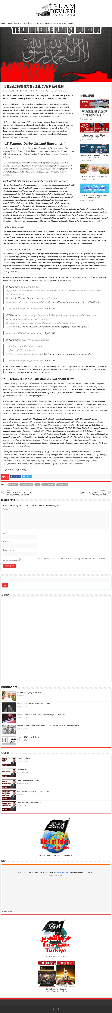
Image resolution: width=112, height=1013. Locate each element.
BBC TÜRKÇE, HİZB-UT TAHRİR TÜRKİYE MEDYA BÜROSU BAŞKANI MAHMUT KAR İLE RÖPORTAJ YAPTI (94, 113)
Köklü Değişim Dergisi (55, 989)
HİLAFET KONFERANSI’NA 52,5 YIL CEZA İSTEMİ (94, 156)
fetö (37, 485)
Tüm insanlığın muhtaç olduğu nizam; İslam (33, 791)
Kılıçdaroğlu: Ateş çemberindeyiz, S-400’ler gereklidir (92, 493)
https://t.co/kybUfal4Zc (77, 326)
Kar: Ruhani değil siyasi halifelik (94, 177)
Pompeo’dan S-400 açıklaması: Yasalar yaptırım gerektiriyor (18, 493)
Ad (5, 533)
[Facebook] (56, 1009)
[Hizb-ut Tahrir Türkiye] (56, 936)
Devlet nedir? (22, 769)
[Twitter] (58, 1009)
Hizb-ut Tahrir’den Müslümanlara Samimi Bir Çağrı (94, 196)
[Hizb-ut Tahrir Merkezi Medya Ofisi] (56, 835)
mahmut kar (62, 485)
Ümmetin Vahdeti (23, 758)
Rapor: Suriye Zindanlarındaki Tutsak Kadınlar (34, 704)
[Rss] (53, 1009)
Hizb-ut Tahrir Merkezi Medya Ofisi (56, 855)
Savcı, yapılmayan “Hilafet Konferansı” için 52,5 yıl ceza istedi (94, 136)
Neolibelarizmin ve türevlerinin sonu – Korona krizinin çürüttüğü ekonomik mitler (48, 726)
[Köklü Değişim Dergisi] (56, 974)
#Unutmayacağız (57, 326)
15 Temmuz (13, 485)
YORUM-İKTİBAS (28, 23)
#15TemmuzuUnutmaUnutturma (60, 302)
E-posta (7, 542)
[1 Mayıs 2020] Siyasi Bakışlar (28, 737)
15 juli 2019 (49, 308)
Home (3, 23)
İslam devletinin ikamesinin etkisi (29, 802)
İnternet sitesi (8, 550)
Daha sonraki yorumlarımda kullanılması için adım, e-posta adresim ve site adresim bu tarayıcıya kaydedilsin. (54, 560)
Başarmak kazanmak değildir (28, 780)
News (10, 23)
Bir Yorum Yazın (44, 91)
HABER (16, 23)
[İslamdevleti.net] (56, 9)
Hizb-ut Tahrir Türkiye (56, 956)
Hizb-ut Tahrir (48, 485)
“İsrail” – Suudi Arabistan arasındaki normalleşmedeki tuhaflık (41, 715)
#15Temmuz (12, 286)
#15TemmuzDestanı (24, 298)
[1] (9, 272)
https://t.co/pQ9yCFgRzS (88, 302)
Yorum (6, 509)
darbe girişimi (26, 485)
